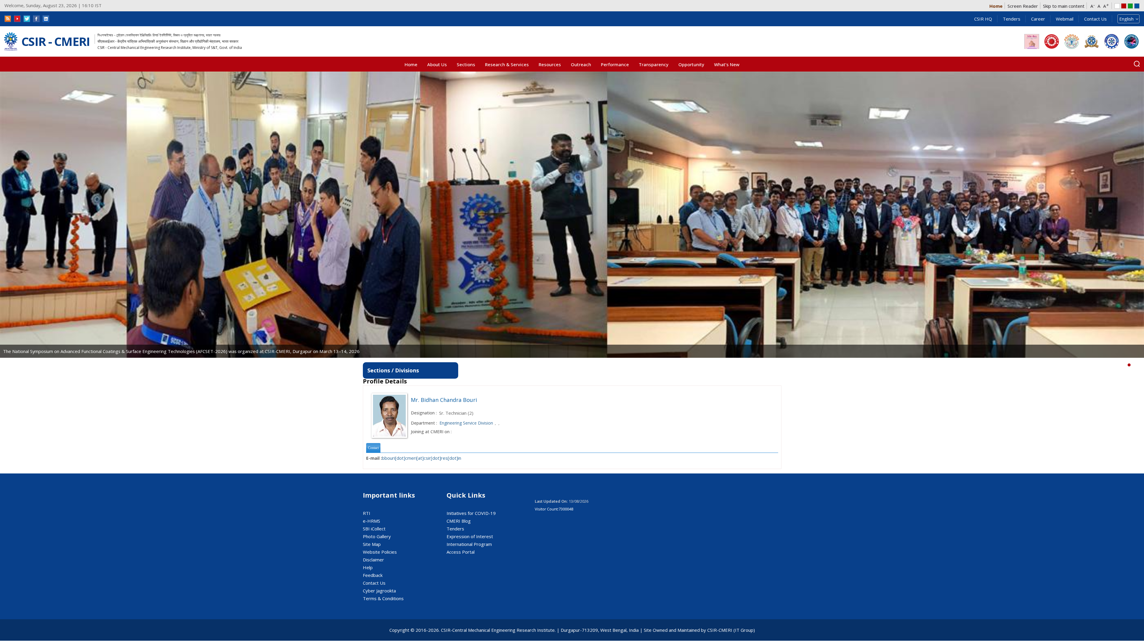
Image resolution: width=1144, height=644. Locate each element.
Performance (615, 64)
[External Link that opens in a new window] (1031, 41)
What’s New (726, 64)
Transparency (654, 64)
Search (1137, 64)
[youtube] (17, 18)
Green (1130, 6)
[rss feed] (7, 18)
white (1117, 6)
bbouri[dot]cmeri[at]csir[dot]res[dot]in (421, 458)
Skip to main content (1063, 6)
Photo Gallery (377, 536)
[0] (1129, 364)
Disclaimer (373, 560)
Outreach (581, 64)
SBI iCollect (374, 529)
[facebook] (36, 18)
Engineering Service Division (466, 423)
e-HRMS (371, 521)
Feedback (373, 575)
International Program (469, 544)
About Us (437, 64)
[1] (1133, 364)
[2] (1138, 364)
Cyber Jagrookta (379, 591)
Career (1038, 19)
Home (995, 6)
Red (1123, 6)
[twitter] (27, 18)
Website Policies (380, 552)
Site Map (372, 544)
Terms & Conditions (383, 598)
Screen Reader (1023, 6)
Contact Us (1095, 19)
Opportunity (691, 64)
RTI (366, 513)
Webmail (1064, 19)
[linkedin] (46, 18)
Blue (1137, 6)
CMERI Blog (459, 521)
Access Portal (461, 552)
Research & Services (507, 64)
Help (368, 567)
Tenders (1011, 19)
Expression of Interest (470, 536)
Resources (550, 64)
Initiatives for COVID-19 (471, 513)
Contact (373, 448)
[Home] (10, 41)
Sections (466, 64)
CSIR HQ (983, 19)
